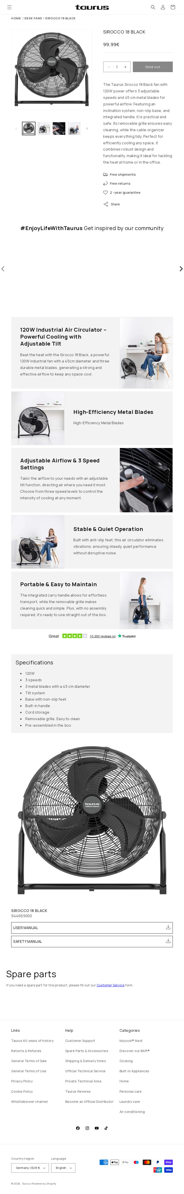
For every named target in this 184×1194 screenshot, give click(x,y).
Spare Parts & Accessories (86, 1051)
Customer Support (80, 1041)
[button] (9, 7)
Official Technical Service (85, 1071)
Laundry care (130, 1101)
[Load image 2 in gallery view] (43, 128)
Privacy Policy (22, 1081)
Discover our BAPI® (135, 1051)
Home (16, 18)
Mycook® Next (131, 1041)
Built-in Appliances (134, 1071)
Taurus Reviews (78, 1091)
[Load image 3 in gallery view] (59, 128)
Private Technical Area (83, 1081)
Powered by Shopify (44, 1183)
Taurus (26, 1183)
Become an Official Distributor (89, 1101)
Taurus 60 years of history (32, 1041)
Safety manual (27, 941)
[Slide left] (16, 128)
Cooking (126, 1061)
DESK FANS (33, 18)
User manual (25, 927)
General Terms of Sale (29, 1061)
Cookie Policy (22, 1091)
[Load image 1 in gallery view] (28, 128)
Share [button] (115, 204)
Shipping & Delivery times (85, 1061)
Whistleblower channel (29, 1101)
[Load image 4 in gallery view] (74, 128)
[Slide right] (87, 128)
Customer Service (111, 985)
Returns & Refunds (26, 1051)
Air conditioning (132, 1112)
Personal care (131, 1091)
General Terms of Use (28, 1071)
